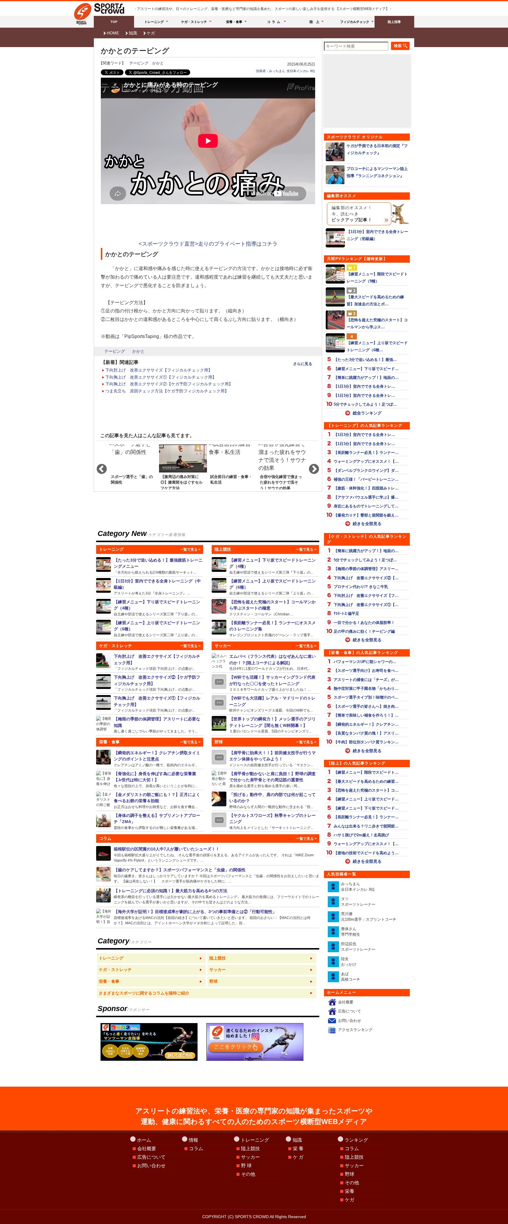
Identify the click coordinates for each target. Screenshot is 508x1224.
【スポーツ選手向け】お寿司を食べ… (366, 670)
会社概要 (345, 1002)
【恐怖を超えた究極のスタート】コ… (366, 790)
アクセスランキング (355, 1030)
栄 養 (298, 1148)
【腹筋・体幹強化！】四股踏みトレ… (366, 488)
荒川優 (368, 917)
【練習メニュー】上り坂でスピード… (366, 799)
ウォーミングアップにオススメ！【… (366, 461)
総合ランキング (367, 413)
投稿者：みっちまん (270, 71)
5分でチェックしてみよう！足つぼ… (365, 404)
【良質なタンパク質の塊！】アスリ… (366, 733)
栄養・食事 (234, 22)
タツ (358, 902)
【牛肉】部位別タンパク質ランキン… (366, 742)
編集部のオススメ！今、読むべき (352, 214)
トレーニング (154, 22)
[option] (133, 466)
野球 (349, 1174)
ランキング (356, 1140)
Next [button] (311, 466)
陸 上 (314, 22)
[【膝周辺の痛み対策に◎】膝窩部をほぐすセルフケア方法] (183, 466)
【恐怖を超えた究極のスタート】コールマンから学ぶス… (377, 323)
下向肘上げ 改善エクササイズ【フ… (366, 595)
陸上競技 (250, 1148)
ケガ (151, 33)
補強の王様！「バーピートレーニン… (366, 479)
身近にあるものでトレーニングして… (366, 506)
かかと (158, 63)
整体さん (350, 932)
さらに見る (302, 364)
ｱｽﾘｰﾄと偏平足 (346, 613)
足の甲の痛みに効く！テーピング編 (364, 631)
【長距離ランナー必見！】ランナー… (366, 452)
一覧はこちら (151, 958)
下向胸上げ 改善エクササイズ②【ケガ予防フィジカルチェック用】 (169, 384)
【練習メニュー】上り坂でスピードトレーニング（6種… (377, 346)
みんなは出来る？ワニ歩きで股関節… (366, 826)
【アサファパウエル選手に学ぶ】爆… (366, 497)
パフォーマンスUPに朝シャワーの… (365, 662)
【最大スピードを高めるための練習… (366, 781)
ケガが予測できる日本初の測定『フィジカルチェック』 (377, 149)
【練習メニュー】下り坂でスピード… (366, 369)
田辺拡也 (358, 947)
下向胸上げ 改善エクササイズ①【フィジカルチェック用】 (160, 377)
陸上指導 (394, 22)
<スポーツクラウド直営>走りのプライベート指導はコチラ (208, 244)
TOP (114, 22)
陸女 (348, 962)
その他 (248, 1174)
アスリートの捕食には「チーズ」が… (366, 679)
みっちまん (358, 887)
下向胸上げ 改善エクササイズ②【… (366, 578)
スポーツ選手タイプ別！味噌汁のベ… (366, 697)
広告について (349, 1011)
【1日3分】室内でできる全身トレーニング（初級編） (377, 235)
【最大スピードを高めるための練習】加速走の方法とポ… (375, 300)
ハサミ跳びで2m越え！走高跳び (361, 835)
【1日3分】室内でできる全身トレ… (364, 386)
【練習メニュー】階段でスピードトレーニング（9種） (377, 277)
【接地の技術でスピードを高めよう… (366, 853)
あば (350, 977)
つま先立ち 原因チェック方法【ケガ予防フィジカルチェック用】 (167, 391)
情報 (193, 1140)
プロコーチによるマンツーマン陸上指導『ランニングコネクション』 (377, 172)
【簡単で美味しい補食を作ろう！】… (366, 715)
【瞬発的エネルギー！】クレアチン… (366, 724)
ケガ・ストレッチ (194, 22)
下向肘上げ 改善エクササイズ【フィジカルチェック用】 (158, 370)
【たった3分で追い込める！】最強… (365, 359)
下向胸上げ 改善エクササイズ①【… (366, 604)
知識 (133, 33)
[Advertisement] (208, 223)
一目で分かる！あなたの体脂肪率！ (364, 622)
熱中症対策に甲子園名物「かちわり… (366, 688)
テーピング (138, 63)
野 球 (246, 1165)
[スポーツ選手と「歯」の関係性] (133, 466)
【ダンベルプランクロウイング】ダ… (366, 470)
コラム (274, 22)
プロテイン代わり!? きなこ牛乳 (361, 586)
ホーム (144, 1140)
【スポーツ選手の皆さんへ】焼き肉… (366, 706)
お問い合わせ (349, 1020)
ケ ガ (298, 1157)
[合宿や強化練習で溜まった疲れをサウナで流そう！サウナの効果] (282, 466)
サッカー (250, 1157)
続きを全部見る (367, 523)
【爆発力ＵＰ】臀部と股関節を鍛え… (366, 515)
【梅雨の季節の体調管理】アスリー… (366, 569)
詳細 (149, 566)
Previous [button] (99, 466)
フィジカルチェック (354, 22)
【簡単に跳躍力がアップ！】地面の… (366, 377)
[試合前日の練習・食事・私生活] (233, 466)
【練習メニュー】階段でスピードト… (366, 772)
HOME (113, 33)
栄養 (349, 1191)
